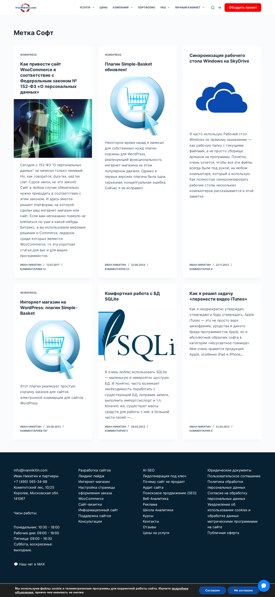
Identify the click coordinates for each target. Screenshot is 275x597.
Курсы (148, 516)
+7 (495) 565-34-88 (30, 481)
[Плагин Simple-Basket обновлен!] (137, 106)
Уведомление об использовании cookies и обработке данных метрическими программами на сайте (233, 515)
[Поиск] (212, 7)
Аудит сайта (153, 487)
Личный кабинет (187, 7)
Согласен (212, 590)
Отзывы (149, 527)
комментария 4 (200, 269)
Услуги (85, 7)
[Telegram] (219, 7)
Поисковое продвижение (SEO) (170, 493)
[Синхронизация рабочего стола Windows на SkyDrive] (222, 97)
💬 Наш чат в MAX (29, 564)
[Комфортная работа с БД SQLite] (137, 335)
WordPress (28, 54)
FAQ (163, 7)
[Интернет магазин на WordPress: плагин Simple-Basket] (53, 349)
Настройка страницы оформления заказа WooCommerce (96, 493)
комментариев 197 (33, 430)
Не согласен (243, 590)
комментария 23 (117, 269)
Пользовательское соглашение (234, 476)
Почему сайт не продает (164, 481)
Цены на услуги (156, 533)
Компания (120, 7)
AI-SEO (148, 470)
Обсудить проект (243, 7)
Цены (103, 7)
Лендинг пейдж (91, 476)
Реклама (150, 504)
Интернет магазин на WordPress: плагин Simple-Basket (48, 307)
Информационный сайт (98, 510)
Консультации (90, 521)
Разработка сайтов (94, 470)
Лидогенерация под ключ (164, 476)
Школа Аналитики (158, 510)
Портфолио (146, 7)
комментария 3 (116, 430)
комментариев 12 (33, 269)
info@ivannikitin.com (30, 470)
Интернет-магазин (94, 481)
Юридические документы (229, 470)
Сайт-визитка (90, 504)
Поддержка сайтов (94, 516)
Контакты (151, 521)
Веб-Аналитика (155, 498)
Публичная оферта (223, 533)
